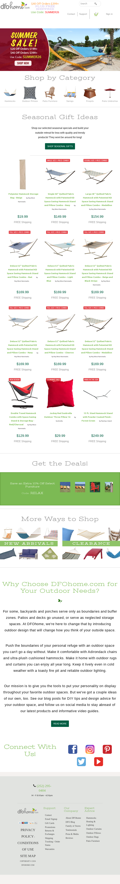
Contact (71, 14)
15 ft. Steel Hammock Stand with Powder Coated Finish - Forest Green (97, 417)
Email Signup (51, 819)
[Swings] (70, 92)
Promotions (50, 827)
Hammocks (91, 818)
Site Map (28, 856)
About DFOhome (73, 818)
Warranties (49, 849)
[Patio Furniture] (50, 92)
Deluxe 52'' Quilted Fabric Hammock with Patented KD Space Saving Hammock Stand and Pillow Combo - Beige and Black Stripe (97, 273)
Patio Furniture (93, 841)
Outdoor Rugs (92, 837)
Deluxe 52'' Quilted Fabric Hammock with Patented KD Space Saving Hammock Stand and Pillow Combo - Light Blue (60, 273)
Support (83, 14)
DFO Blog (70, 822)
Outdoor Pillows (93, 833)
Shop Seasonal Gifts (60, 146)
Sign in (109, 14)
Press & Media (72, 834)
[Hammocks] (10, 92)
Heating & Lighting (90, 823)
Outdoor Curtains (94, 829)
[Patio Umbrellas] (110, 92)
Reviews (69, 838)
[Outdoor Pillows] (30, 92)
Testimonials (71, 830)
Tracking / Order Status (52, 843)
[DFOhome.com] (15, 5)
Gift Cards (49, 823)
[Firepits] (90, 92)
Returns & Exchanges (49, 832)
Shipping (49, 838)
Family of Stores (73, 826)
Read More (60, 723)
